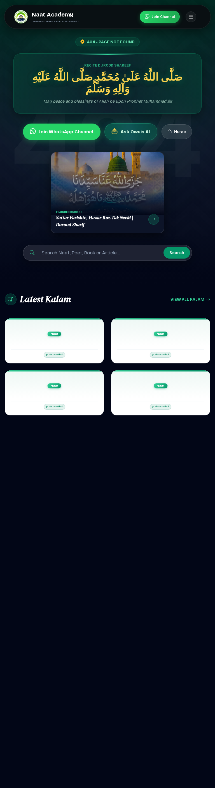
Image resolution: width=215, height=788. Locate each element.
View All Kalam (187, 299)
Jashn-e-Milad (54, 355)
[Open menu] (191, 16)
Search (176, 252)
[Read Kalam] (54, 340)
